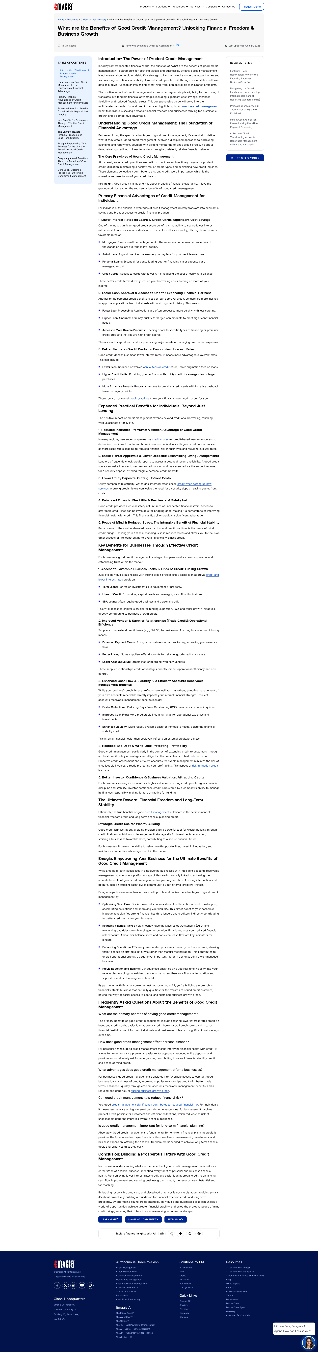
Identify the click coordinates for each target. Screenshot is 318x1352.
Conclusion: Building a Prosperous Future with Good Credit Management (72, 172)
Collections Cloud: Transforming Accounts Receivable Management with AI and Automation (243, 139)
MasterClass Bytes (235, 1307)
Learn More (109, 1219)
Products (145, 6)
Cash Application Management (132, 1283)
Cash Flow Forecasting (128, 1299)
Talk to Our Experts (244, 158)
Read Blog (174, 1219)
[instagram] (90, 1285)
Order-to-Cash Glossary (93, 19)
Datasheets (232, 1299)
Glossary (230, 1311)
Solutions (161, 6)
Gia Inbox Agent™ (125, 1313)
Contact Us (228, 6)
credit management (157, 812)
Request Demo (251, 6)
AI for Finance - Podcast (238, 1267)
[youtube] (82, 1285)
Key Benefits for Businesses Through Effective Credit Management (72, 123)
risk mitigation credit (205, 765)
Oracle (183, 1275)
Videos (229, 1295)
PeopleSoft (185, 1283)
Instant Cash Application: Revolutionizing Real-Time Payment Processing (244, 123)
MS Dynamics (186, 1287)
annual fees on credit (156, 367)
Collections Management (129, 1275)
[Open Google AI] (180, 1233)
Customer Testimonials (238, 1315)
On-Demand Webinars (237, 1291)
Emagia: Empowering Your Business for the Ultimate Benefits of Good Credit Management (72, 148)
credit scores (160, 439)
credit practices (139, 398)
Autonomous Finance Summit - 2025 (245, 1275)
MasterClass (232, 1303)
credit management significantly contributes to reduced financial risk (155, 1104)
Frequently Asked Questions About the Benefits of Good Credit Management (73, 161)
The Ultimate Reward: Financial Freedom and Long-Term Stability (70, 134)
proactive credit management (199, 106)
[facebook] (57, 1285)
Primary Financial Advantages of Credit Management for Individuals (73, 99)
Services (195, 6)
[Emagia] (64, 6)
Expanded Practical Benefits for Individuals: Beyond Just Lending (73, 111)
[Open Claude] (199, 1233)
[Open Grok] (189, 1233)
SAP (182, 1271)
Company (211, 6)
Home (61, 19)
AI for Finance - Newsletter (240, 1271)
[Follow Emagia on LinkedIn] (177, 45)
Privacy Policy (78, 1276)
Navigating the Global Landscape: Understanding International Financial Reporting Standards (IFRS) (245, 94)
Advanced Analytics (126, 1291)
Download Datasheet (142, 1219)
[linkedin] (73, 1285)
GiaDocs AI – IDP (124, 1336)
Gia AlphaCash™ (124, 1317)
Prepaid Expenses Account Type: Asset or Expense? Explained (244, 109)
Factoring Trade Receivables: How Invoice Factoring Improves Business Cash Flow (244, 76)
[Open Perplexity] (171, 1233)
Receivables (122, 1295)
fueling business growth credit (150, 1090)
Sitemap (184, 1317)
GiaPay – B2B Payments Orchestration (135, 1325)
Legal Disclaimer (62, 1276)
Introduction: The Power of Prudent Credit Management (74, 73)
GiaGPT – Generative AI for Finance (134, 1332)
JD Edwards (186, 1267)
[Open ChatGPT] (162, 1233)
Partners (184, 1309)
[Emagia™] (64, 1263)
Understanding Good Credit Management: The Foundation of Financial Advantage (73, 87)
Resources (178, 6)
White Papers (233, 1283)
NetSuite (184, 1279)
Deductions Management (129, 1279)
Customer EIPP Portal (127, 1287)
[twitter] (65, 1285)
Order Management (126, 1267)
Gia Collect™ (122, 1321)
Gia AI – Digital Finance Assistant (133, 1329)
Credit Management (126, 1271)
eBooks (230, 1287)
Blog (228, 1279)
